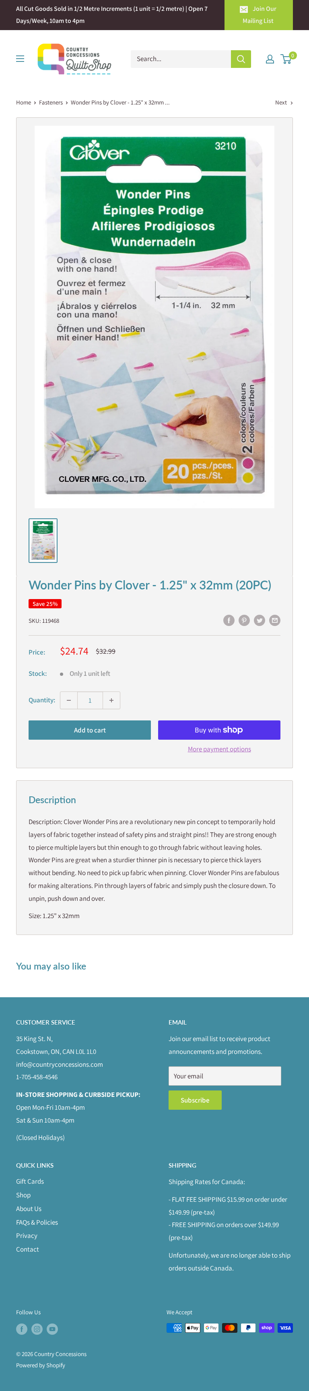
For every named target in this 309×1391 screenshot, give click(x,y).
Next (281, 102)
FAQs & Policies (37, 1222)
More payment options (219, 749)
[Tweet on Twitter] (259, 620)
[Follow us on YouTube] (52, 1329)
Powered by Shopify (40, 1365)
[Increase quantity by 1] (111, 700)
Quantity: (42, 700)
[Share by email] (274, 620)
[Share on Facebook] (229, 620)
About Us (28, 1208)
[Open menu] (20, 58)
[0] (286, 59)
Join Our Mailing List (259, 14)
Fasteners (51, 102)
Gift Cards (30, 1181)
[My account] (270, 59)
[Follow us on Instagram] (37, 1329)
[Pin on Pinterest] (244, 620)
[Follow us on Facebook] (21, 1329)
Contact (27, 1249)
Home (23, 102)
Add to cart (90, 730)
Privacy (26, 1235)
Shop (23, 1195)
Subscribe (195, 1100)
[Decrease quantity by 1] (68, 700)
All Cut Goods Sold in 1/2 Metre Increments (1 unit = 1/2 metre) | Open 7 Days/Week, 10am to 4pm (112, 14)
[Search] (241, 59)
